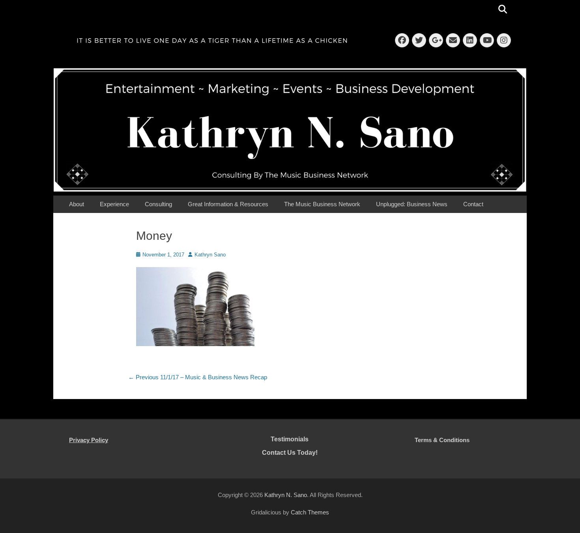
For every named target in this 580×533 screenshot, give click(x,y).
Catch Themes (310, 512)
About (76, 204)
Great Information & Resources (228, 204)
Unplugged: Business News (411, 204)
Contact (473, 204)
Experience (114, 204)
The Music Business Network (322, 204)
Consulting (158, 204)
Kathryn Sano (210, 255)
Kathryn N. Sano (285, 495)
